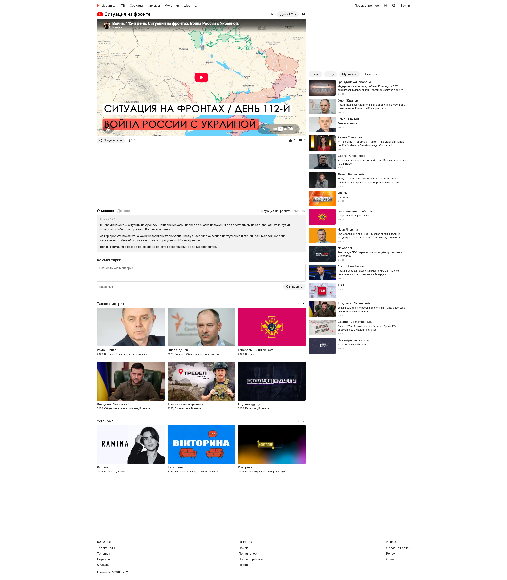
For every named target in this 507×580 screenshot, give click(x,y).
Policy (390, 553)
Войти (405, 5)
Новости (371, 74)
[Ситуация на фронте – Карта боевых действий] (359, 346)
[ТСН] (359, 290)
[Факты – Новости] (359, 198)
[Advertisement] (201, 175)
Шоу (187, 5)
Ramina (102, 467)
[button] (303, 304)
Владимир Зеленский (113, 404)
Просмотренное (367, 5)
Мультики (172, 5)
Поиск (243, 548)
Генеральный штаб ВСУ (255, 350)
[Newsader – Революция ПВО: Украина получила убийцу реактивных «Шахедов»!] (359, 254)
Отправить (294, 286)
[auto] (385, 5)
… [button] (196, 5)
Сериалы (136, 5)
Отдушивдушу (249, 404)
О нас (390, 559)
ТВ (123, 5)
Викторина (176, 467)
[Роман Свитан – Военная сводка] (359, 124)
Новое (243, 565)
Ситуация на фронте (275, 211)
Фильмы (154, 5)
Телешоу (103, 553)
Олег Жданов (178, 350)
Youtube (104, 421)
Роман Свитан (107, 350)
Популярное (248, 553)
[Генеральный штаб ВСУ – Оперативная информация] (359, 217)
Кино (315, 74)
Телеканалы (106, 548)
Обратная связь (398, 548)
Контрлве (245, 467)
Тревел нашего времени (185, 404)
